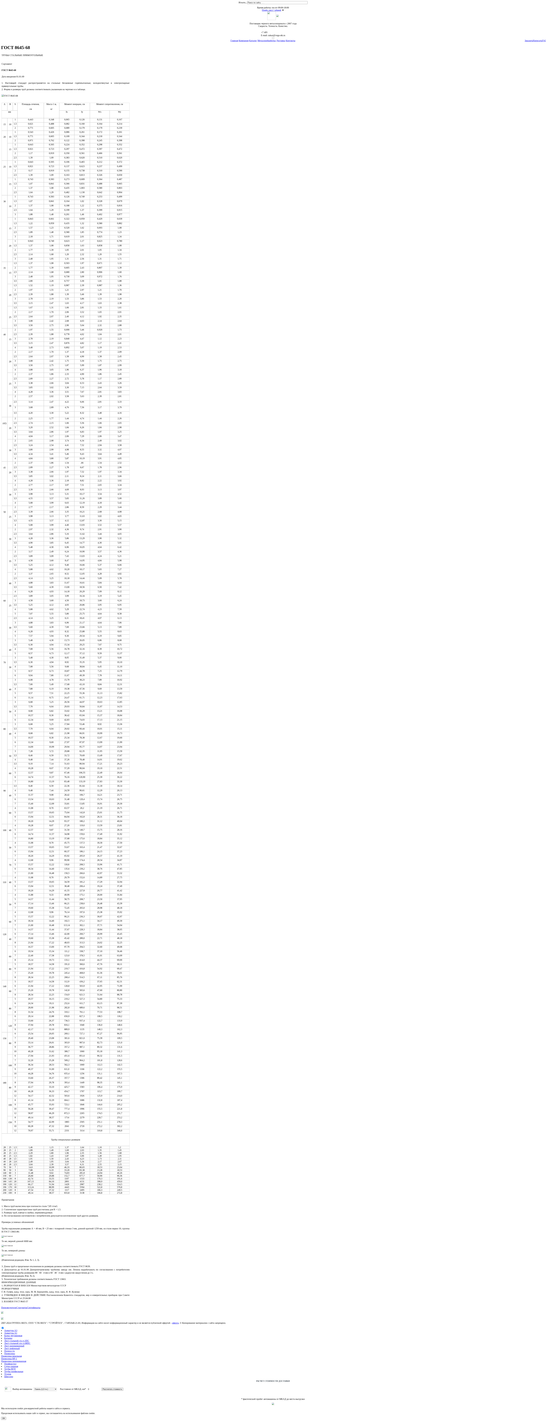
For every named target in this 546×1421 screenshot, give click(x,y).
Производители (8, 1307)
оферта (175, 1323)
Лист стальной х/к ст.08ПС (17, 1343)
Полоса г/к (9, 1351)
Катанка (8, 1338)
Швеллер (8, 1376)
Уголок (7, 1374)
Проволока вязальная (11, 1356)
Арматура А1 (10, 1333)
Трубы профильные (13, 1371)
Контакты (290, 40)
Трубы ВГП (10, 1369)
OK (3, 1418)
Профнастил (10, 1364)
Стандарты (21, 1307)
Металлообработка (267, 40)
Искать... (243, 2)
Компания (244, 40)
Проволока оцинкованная (13, 1361)
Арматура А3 (10, 1330)
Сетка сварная (11, 1366)
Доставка (280, 40)
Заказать (529, 40)
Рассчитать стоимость (112, 1389)
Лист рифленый (12, 1348)
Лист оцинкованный (14, 1346)
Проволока (9, 1353)
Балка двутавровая (13, 1335)
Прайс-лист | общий (271, 10)
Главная (234, 40)
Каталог (253, 40)
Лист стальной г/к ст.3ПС (16, 1341)
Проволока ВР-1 (9, 1358)
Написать (537, 40)
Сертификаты (33, 1307)
